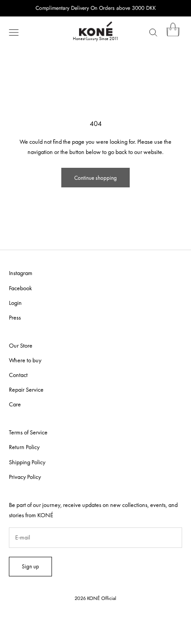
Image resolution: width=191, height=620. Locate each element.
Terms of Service (28, 432)
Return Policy (24, 447)
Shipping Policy (27, 462)
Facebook (20, 288)
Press (15, 317)
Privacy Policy (25, 477)
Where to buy (25, 360)
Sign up (30, 566)
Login (15, 303)
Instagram (20, 273)
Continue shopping (95, 178)
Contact (18, 375)
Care (15, 404)
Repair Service (26, 389)
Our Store (20, 345)
